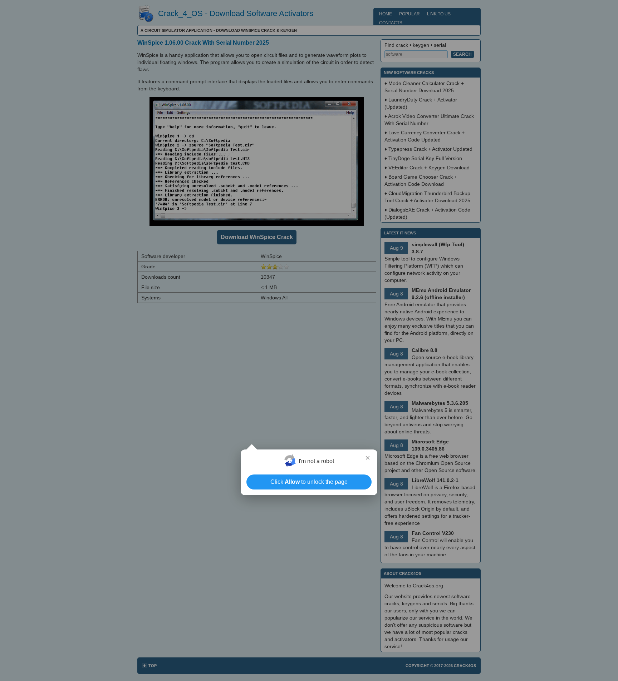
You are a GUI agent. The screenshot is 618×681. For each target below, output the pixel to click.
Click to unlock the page (309, 482)
